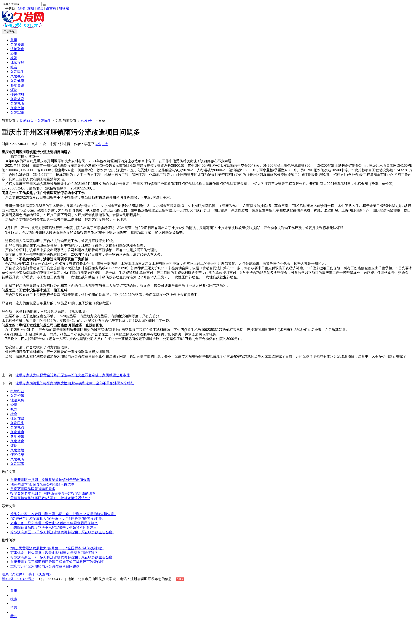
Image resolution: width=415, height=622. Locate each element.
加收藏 (64, 8)
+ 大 (105, 144)
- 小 (98, 144)
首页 (13, 40)
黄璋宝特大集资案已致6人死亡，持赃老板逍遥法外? (50, 498)
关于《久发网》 (40, 574)
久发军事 (17, 112)
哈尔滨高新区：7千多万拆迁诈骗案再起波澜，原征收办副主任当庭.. (62, 532)
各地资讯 (17, 85)
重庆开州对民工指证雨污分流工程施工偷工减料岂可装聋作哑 (57, 562)
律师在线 (17, 62)
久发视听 (17, 103)
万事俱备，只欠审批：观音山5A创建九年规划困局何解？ (54, 523)
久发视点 (17, 76)
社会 (13, 67)
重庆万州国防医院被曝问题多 (32, 489)
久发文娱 (17, 108)
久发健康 (17, 81)
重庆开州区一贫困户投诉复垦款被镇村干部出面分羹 (50, 480)
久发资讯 (17, 44)
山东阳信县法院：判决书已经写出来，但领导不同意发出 (53, 527)
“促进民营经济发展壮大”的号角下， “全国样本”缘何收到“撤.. (57, 518)
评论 (13, 90)
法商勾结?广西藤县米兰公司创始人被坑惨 (42, 484)
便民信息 (17, 94)
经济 (13, 53)
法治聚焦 (17, 49)
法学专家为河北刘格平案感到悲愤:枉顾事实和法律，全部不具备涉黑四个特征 (75, 383)
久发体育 (17, 99)
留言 (40, 8)
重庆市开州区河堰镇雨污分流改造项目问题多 (45, 566)
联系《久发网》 (14, 574)
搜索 (13, 599)
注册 (30, 8)
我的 (13, 616)
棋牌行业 (17, 391)
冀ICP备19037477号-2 (18, 579)
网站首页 (27, 120)
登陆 (21, 8)
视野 (13, 58)
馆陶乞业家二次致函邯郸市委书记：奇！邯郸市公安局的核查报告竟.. (63, 514)
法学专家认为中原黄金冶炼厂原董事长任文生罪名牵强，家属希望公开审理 (73, 375)
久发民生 (17, 72)
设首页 (51, 8)
